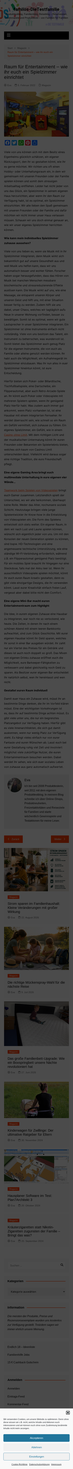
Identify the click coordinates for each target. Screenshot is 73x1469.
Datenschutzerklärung (39, 1464)
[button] (68, 1412)
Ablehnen (36, 1447)
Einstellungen (36, 1456)
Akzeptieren (36, 1438)
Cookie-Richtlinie (20, 1464)
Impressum (56, 1464)
